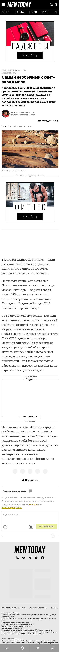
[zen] (36, 557)
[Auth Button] (56, 4)
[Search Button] (51, 4)
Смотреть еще (30, 417)
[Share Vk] (7, 648)
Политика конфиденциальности (13, 607)
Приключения (9, 70)
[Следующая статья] (30, 536)
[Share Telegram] (37, 648)
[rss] (17, 557)
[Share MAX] (22, 648)
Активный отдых (14, 126)
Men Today (19, 4)
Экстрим (22, 70)
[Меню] (3, 4)
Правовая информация (38, 607)
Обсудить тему (50, 120)
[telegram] (30, 557)
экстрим (27, 126)
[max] (42, 557)
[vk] (23, 557)
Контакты (54, 607)
